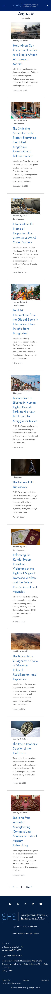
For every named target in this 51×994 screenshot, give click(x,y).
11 (22, 887)
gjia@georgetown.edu (13, 955)
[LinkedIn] (33, 904)
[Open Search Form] (47, 6)
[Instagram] (25, 904)
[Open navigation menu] (4, 6)
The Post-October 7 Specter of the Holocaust (25, 748)
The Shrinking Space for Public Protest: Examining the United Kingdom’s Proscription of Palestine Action (24, 142)
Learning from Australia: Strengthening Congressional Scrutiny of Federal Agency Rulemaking (25, 831)
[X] (17, 904)
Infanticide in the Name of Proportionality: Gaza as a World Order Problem (24, 233)
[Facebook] (10, 904)
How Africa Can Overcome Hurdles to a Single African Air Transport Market (25, 54)
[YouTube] (40, 904)
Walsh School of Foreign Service (25, 933)
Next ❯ (29, 887)
